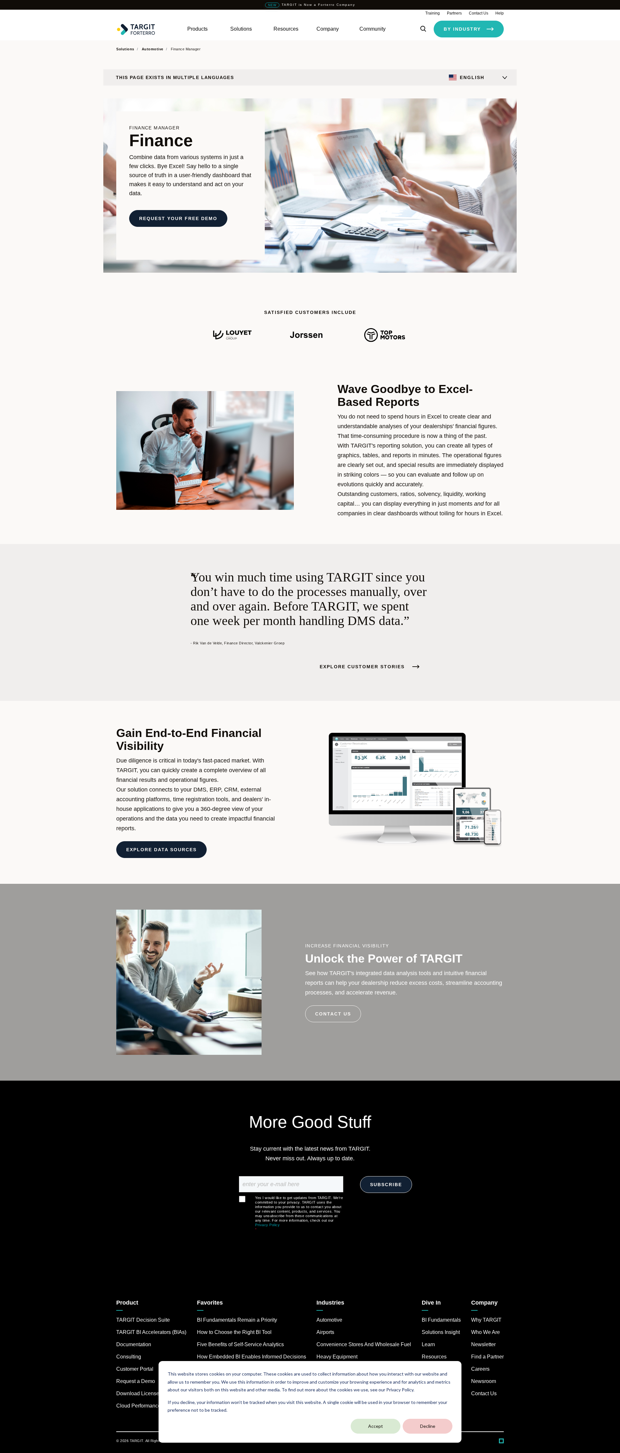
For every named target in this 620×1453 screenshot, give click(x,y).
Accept (375, 1426)
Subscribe (386, 1184)
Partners (454, 13)
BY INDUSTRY (462, 29)
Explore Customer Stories (363, 666)
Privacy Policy (267, 1225)
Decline (427, 1426)
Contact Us (478, 13)
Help (499, 13)
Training (432, 13)
